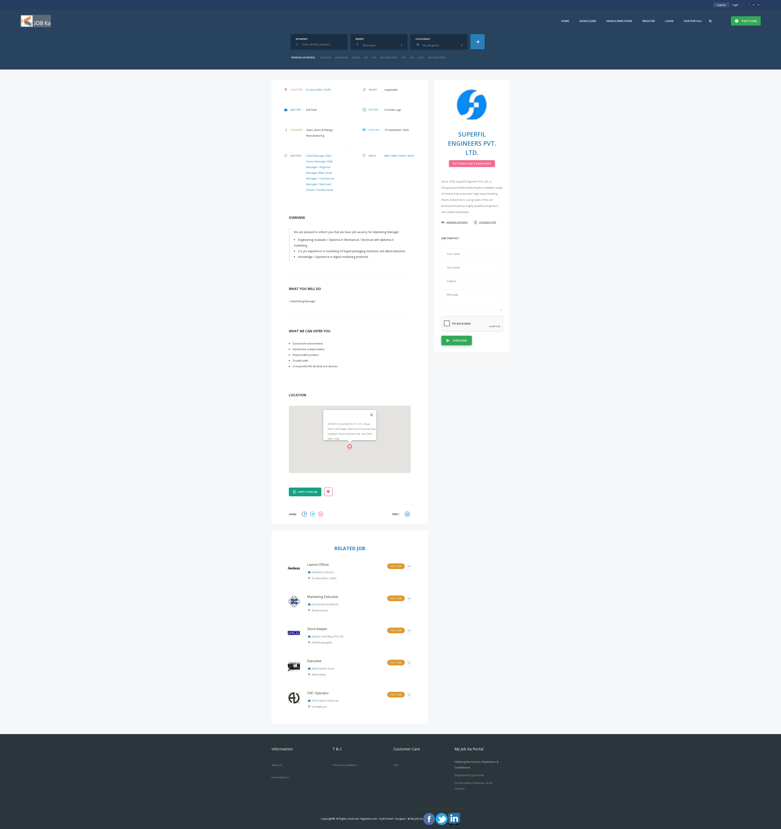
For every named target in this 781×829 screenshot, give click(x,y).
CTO (403, 57)
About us (277, 765)
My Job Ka (417, 818)
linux (420, 57)
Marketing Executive (322, 596)
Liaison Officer (318, 564)
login (735, 5)
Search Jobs (587, 21)
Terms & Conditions (345, 765)
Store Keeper (317, 629)
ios (411, 57)
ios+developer (436, 57)
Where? (360, 38)
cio (366, 57)
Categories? (423, 38)
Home (565, 21)
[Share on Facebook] (305, 514)
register (721, 5)
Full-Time (396, 566)
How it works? (280, 777)
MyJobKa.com (369, 818)
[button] (350, 447)
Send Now (460, 340)
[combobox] (380, 45)
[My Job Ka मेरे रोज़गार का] (35, 21)
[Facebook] (748, 5)
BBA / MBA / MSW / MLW (399, 156)
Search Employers (619, 21)
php (374, 57)
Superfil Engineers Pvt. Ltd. (472, 143)
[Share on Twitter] (313, 514)
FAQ (396, 765)
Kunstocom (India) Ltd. (325, 604)
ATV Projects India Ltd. (325, 700)
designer (325, 57)
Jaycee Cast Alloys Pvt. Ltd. (328, 636)
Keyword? (302, 38)
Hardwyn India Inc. (323, 572)
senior (356, 57)
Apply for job (307, 492)
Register (648, 21)
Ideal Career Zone (323, 668)
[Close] (371, 415)
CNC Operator (318, 693)
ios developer (388, 57)
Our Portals (693, 21)
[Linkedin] (759, 5)
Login (669, 21)
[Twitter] (754, 5)
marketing (341, 57)
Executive (314, 661)
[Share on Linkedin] (321, 514)
